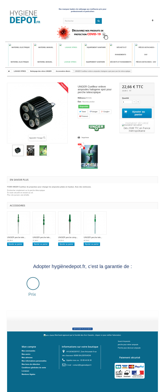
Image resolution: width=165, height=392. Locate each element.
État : (80, 102)
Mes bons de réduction (31, 364)
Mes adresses (27, 358)
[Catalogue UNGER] (88, 155)
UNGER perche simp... (68, 237)
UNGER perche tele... (16, 237)
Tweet (83, 112)
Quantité (125, 98)
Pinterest (84, 116)
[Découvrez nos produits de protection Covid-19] (82, 33)
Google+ (106, 112)
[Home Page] (8, 71)
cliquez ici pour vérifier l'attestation (108, 335)
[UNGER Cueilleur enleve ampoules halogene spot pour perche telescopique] (18, 150)
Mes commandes (28, 351)
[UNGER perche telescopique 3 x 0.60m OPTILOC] (44, 223)
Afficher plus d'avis (82, 329)
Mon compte (29, 346)
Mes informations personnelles (34, 361)
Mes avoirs (26, 354)
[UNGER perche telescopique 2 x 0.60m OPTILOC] (18, 223)
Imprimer (85, 137)
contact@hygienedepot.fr (82, 365)
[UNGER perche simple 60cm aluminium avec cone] (69, 223)
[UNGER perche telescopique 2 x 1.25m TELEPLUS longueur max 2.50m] (95, 223)
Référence (82, 98)
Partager (94, 112)
